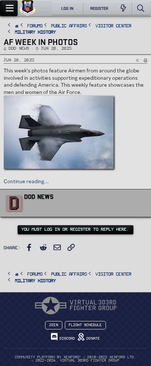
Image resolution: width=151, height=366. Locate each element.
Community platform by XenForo (75, 357)
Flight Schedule (85, 325)
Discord (66, 338)
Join (53, 325)
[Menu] (9, 8)
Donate (92, 338)
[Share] (137, 60)
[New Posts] (123, 8)
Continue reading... (26, 181)
